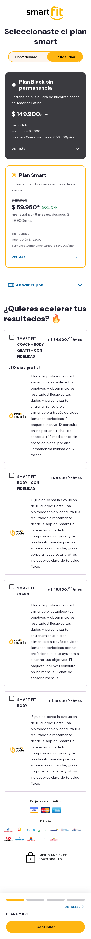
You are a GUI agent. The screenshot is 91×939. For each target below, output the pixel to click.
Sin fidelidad (64, 57)
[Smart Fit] (45, 13)
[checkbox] (13, 337)
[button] (45, 911)
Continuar (45, 927)
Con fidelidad (26, 57)
